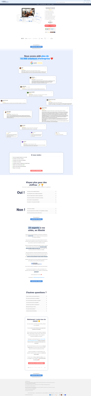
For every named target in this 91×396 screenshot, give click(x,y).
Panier (88, 2)
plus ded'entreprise (35, 57)
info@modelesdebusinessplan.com (38, 277)
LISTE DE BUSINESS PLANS (43, 4)
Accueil (38, 4)
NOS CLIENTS (48, 4)
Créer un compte (88, 0)
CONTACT (52, 4)
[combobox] (70, 2)
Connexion (85, 0)
